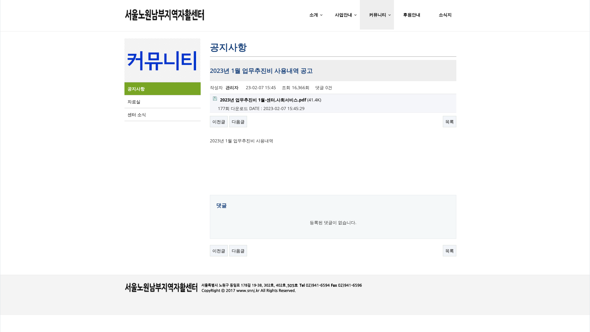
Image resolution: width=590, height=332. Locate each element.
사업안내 (343, 15)
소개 (313, 15)
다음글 (238, 121)
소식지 (445, 15)
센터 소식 (137, 114)
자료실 (134, 102)
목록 (449, 121)
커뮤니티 (377, 15)
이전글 (218, 121)
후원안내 (411, 15)
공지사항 (136, 89)
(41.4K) (270, 100)
